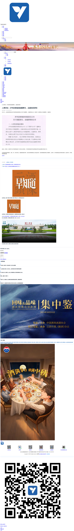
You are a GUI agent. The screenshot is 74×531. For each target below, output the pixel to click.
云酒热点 (8, 162)
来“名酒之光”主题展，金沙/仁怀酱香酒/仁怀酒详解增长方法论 (11, 272)
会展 (3, 33)
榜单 (3, 91)
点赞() (3, 155)
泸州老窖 (11, 162)
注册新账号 (4, 259)
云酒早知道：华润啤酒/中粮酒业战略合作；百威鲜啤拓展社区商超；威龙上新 (13, 214)
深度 (3, 81)
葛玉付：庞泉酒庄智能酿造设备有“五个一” (12, 166)
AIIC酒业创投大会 (63, 449)
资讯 (3, 27)
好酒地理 (4, 95)
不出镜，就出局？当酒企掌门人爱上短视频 (8, 265)
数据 (3, 90)
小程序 (20, 449)
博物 (3, 94)
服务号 (30, 449)
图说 (3, 89)
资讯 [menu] (5, 58)
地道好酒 (4, 93)
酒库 (3, 31)
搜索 (15, 52)
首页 (3, 26)
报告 (3, 32)
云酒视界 (6, 29)
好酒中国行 (4, 92)
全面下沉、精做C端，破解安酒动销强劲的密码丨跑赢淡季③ (11, 279)
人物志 (3, 87)
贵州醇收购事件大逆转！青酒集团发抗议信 (12, 164)
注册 (5, 40)
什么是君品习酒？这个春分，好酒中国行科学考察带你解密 (10, 268)
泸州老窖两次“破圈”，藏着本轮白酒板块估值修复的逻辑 (10, 243)
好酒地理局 (6, 30)
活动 (3, 34)
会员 (4, 38)
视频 (5, 64)
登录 (5, 39)
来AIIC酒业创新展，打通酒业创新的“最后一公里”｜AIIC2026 (11, 217)
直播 (3, 35)
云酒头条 (6, 28)
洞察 (3, 82)
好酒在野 (4, 96)
